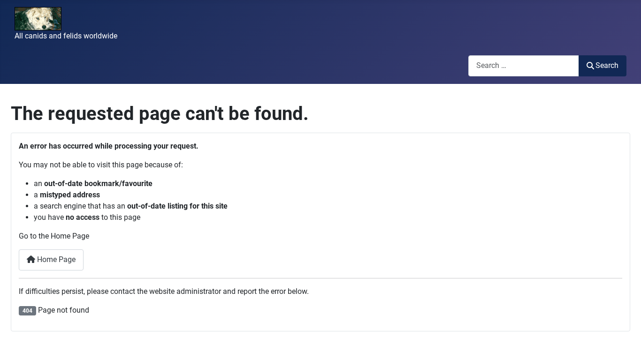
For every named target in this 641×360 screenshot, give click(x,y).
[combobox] (523, 65)
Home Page (55, 259)
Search (606, 65)
